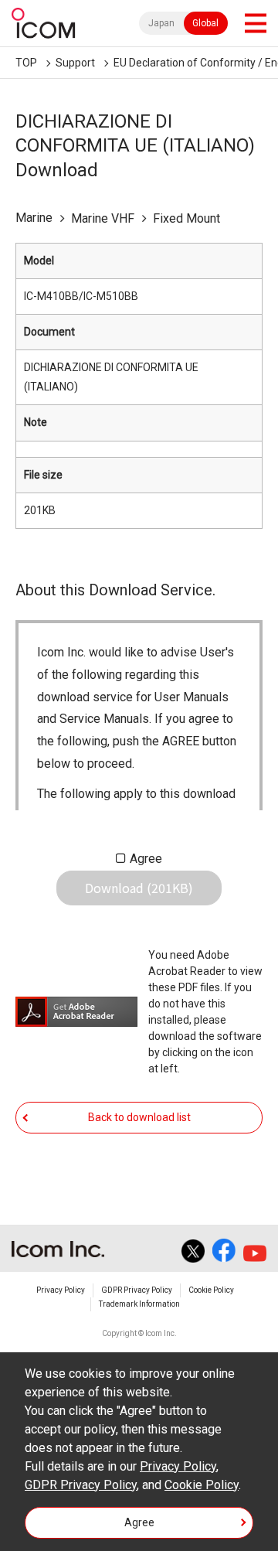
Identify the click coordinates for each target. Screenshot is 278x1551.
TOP (26, 62)
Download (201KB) (139, 887)
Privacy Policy (60, 1290)
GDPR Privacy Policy (136, 1290)
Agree (146, 858)
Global (205, 23)
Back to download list (139, 1117)
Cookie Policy (211, 1290)
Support (75, 62)
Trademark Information (139, 1304)
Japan (161, 23)
